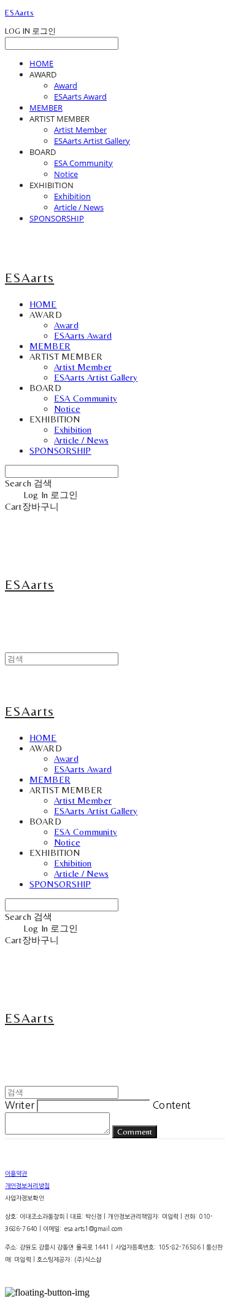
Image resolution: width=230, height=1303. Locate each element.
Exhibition (72, 196)
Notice (66, 174)
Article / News (79, 207)
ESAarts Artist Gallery (92, 140)
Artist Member (80, 129)
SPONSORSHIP (56, 218)
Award (65, 85)
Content (172, 1105)
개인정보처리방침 (27, 1185)
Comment (134, 1131)
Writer (19, 1105)
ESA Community (83, 162)
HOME (41, 63)
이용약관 (16, 1173)
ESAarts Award (80, 96)
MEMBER (46, 107)
